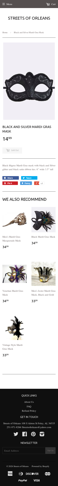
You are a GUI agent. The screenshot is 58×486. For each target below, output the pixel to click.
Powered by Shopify (40, 466)
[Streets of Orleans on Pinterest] (33, 435)
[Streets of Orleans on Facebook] (24, 435)
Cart (53, 4)
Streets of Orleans (29, 18)
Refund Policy (29, 410)
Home (5, 32)
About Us (29, 401)
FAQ (29, 406)
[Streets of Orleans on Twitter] (16, 435)
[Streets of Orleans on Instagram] (42, 435)
